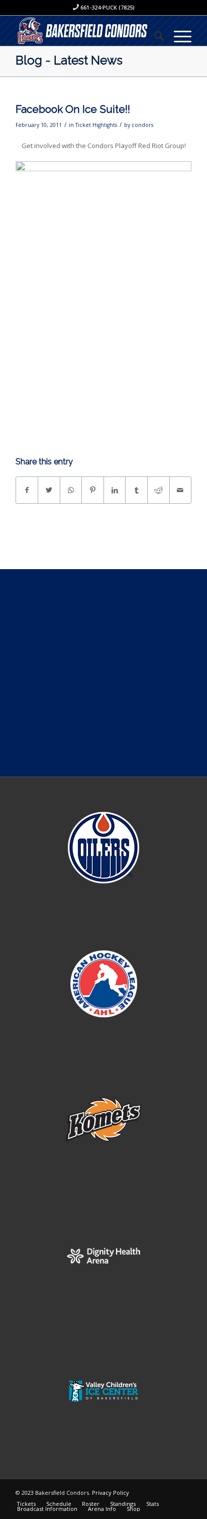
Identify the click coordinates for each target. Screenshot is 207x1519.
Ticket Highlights (96, 124)
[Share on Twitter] (49, 490)
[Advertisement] (103, 673)
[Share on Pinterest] (93, 490)
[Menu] (177, 36)
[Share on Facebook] (27, 490)
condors (142, 124)
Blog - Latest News (69, 60)
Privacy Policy (110, 1492)
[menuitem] (154, 36)
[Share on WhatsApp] (71, 490)
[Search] (154, 36)
